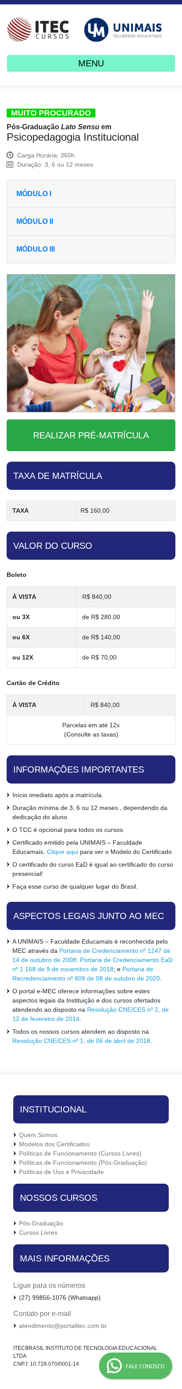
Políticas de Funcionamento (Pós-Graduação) (83, 1162)
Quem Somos (38, 1134)
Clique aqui (62, 851)
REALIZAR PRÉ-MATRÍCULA (91, 435)
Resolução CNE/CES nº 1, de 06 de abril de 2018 (81, 1040)
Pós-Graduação (41, 1223)
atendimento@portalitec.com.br (63, 1325)
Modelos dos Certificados (54, 1144)
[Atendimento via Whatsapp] (99, 1366)
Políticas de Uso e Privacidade (61, 1171)
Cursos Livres (38, 1232)
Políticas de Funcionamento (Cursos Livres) (80, 1153)
